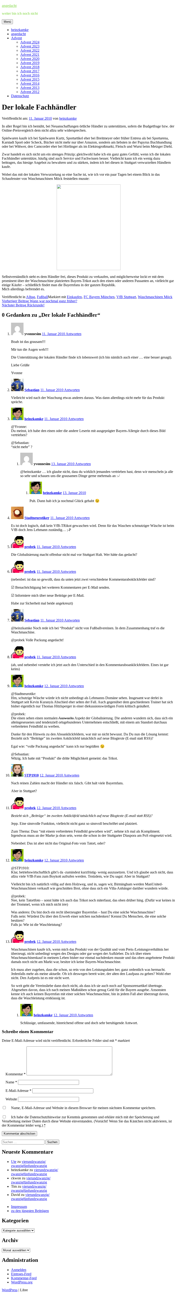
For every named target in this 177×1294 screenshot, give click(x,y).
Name (11, 1082)
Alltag (30, 297)
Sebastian (31, 390)
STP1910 (31, 775)
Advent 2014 (29, 83)
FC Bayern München (99, 297)
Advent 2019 (29, 63)
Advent (16, 38)
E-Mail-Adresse (18, 1091)
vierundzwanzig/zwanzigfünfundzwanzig (29, 1164)
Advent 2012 (29, 92)
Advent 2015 (29, 79)
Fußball (42, 297)
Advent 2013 (29, 88)
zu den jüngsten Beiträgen (30, 1211)
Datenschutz (20, 96)
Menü (7, 21)
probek (30, 547)
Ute (13, 1162)
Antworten (73, 334)
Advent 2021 (29, 55)
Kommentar (16, 1074)
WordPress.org (21, 1282)
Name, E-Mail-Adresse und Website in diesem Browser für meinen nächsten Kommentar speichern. (83, 1108)
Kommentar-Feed (24, 1278)
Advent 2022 (29, 50)
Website (11, 1099)
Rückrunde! (23, 305)
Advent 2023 (29, 46)
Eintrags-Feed (21, 1274)
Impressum (19, 1207)
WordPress (10, 1290)
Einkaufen (74, 297)
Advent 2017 (29, 71)
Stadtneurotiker (36, 518)
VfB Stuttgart (126, 297)
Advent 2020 (29, 59)
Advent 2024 (29, 42)
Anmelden (18, 1270)
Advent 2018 (29, 67)
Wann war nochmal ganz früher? (39, 301)
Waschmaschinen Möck (155, 297)
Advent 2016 (29, 75)
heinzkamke (20, 30)
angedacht (9, 6)
